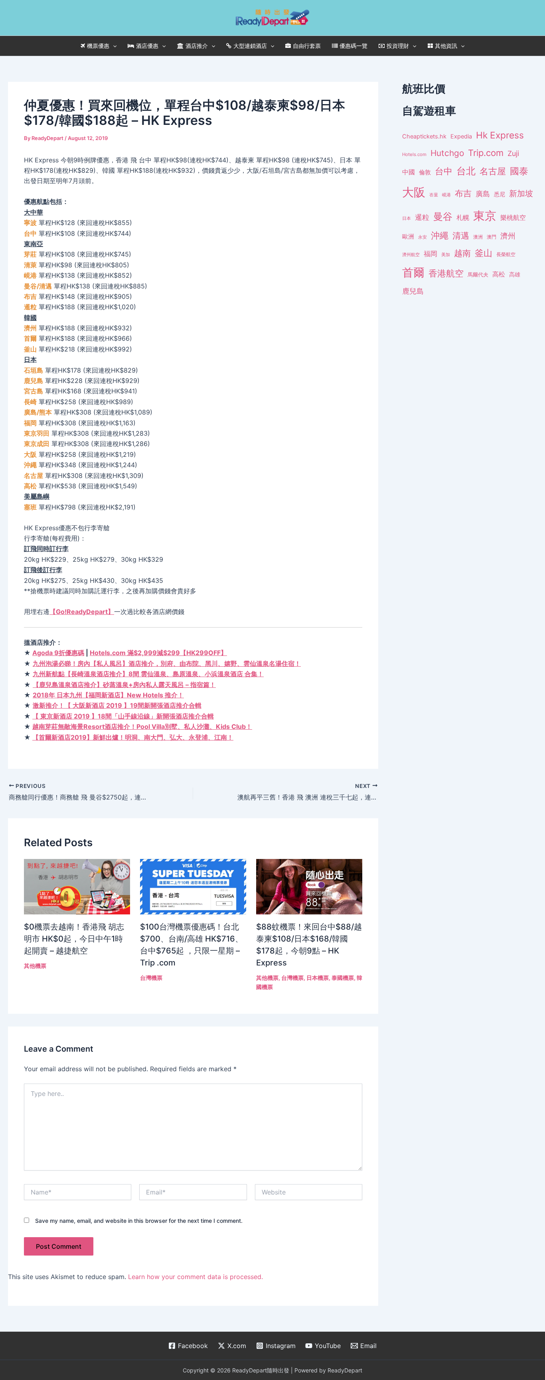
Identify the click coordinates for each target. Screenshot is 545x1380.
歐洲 (408, 236)
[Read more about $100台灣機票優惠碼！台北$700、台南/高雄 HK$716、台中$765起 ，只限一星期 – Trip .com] (193, 886)
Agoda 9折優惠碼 (58, 653)
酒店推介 (197, 45)
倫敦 (425, 172)
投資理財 (398, 45)
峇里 (433, 194)
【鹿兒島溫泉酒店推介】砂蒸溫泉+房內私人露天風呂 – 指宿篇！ (124, 685)
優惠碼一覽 (353, 45)
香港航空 (446, 273)
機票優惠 (98, 45)
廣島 (483, 194)
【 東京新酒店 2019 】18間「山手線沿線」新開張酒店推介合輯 (123, 716)
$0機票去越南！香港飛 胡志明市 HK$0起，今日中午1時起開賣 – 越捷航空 (74, 939)
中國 (408, 172)
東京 (484, 216)
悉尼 (499, 194)
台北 (466, 171)
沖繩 (439, 235)
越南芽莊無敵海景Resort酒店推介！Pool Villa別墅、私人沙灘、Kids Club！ (142, 726)
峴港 (446, 194)
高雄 (514, 274)
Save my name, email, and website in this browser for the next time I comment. (139, 1220)
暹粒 (422, 217)
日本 (406, 218)
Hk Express (500, 135)
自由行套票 (307, 45)
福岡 (430, 254)
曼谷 (442, 216)
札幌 (462, 217)
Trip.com (486, 153)
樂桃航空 (513, 217)
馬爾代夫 (478, 275)
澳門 (491, 237)
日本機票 (317, 977)
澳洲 (478, 237)
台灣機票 (151, 977)
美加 (445, 254)
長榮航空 (505, 254)
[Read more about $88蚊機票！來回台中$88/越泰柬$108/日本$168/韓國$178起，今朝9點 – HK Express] (309, 886)
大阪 (413, 192)
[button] (113, 46)
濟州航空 (411, 254)
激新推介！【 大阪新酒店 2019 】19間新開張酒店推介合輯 (117, 705)
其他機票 (35, 965)
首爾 (413, 272)
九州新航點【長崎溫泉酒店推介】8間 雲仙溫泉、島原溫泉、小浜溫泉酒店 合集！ (148, 674)
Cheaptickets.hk (424, 136)
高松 (498, 274)
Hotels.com (414, 154)
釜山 (483, 253)
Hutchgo (447, 153)
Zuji (513, 153)
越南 (462, 253)
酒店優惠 (147, 45)
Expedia (461, 136)
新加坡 (521, 193)
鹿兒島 (413, 291)
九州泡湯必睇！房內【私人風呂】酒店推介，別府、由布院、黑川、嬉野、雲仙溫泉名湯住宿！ (167, 663)
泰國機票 (343, 977)
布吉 (463, 193)
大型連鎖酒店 (250, 45)
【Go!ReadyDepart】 (81, 612)
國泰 (519, 171)
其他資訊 (446, 45)
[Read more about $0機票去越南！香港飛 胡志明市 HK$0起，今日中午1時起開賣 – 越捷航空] (77, 886)
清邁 (460, 236)
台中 (443, 171)
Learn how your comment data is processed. (195, 1277)
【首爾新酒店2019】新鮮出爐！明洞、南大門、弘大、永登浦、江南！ (132, 737)
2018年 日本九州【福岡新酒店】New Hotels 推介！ (108, 695)
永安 (422, 237)
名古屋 (493, 171)
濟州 (507, 236)
